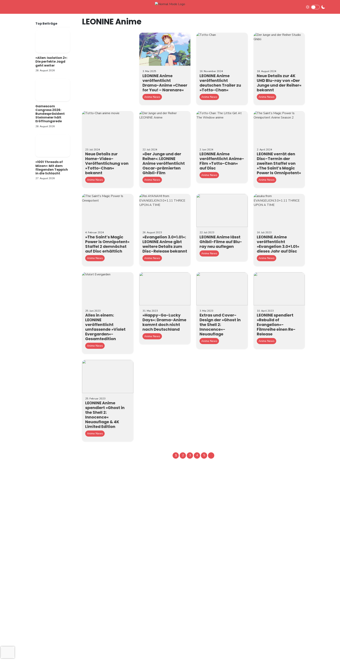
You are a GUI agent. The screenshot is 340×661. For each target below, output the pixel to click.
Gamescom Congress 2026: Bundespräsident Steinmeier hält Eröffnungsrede (50, 113)
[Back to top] (330, 651)
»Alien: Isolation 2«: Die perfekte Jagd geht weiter (51, 62)
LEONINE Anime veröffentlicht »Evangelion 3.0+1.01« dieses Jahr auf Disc (278, 244)
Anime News (152, 97)
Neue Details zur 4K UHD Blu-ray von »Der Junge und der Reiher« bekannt (279, 83)
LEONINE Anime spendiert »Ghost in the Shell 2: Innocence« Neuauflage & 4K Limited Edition (105, 414)
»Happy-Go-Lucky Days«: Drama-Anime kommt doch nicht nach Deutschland (164, 322)
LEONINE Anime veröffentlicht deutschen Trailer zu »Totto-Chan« (220, 83)
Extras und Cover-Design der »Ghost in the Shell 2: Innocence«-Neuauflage (220, 324)
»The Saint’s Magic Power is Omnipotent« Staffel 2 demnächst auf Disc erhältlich (107, 244)
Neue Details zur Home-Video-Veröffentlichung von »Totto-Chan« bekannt (106, 163)
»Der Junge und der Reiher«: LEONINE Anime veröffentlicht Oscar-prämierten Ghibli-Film (163, 163)
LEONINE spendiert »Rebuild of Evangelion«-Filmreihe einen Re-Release (276, 324)
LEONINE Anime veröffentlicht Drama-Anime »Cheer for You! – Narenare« (164, 83)
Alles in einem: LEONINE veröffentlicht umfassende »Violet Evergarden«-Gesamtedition (105, 327)
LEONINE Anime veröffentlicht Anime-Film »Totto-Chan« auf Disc (222, 161)
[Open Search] (330, 7)
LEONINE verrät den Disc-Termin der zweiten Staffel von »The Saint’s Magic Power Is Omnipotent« (279, 163)
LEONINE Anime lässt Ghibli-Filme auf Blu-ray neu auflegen (221, 241)
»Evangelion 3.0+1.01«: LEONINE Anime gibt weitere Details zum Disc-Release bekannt (164, 244)
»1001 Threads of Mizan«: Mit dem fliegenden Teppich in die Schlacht (51, 168)
